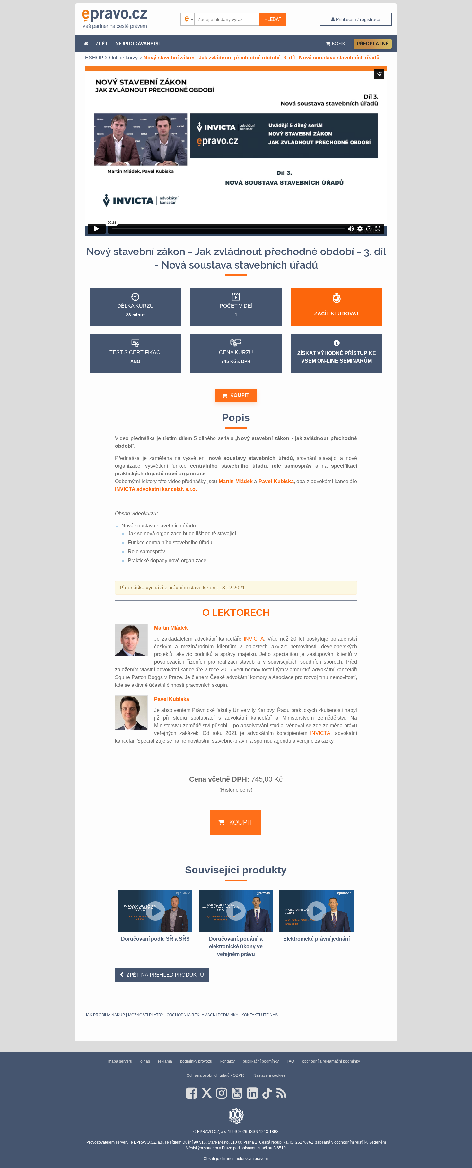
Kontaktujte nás (259, 1015)
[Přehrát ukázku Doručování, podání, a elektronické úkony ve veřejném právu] (236, 911)
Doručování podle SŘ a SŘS (155, 939)
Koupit (239, 395)
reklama (165, 1061)
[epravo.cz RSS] (281, 1093)
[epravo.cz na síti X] (206, 1093)
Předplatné (373, 44)
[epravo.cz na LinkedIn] (252, 1093)
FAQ (290, 1061)
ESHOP (94, 57)
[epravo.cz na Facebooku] (191, 1093)
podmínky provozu (196, 1061)
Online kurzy (123, 57)
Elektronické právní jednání (316, 939)
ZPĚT (101, 44)
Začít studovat (336, 314)
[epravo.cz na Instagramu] (221, 1093)
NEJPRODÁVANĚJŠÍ (137, 44)
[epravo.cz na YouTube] (237, 1093)
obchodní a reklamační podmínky (202, 1015)
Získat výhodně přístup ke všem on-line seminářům (336, 357)
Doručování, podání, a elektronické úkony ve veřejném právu (236, 946)
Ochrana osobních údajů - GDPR (215, 1075)
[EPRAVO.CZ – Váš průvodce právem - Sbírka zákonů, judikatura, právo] (114, 19)
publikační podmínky (261, 1061)
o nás (145, 1061)
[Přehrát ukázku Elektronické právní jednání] (316, 911)
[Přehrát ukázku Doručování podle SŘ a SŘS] (155, 911)
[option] (155, 916)
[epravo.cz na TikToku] (267, 1093)
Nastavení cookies (269, 1075)
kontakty (227, 1061)
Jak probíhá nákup (105, 1015)
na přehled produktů (165, 975)
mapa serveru (120, 1061)
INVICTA (254, 639)
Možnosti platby (145, 1015)
